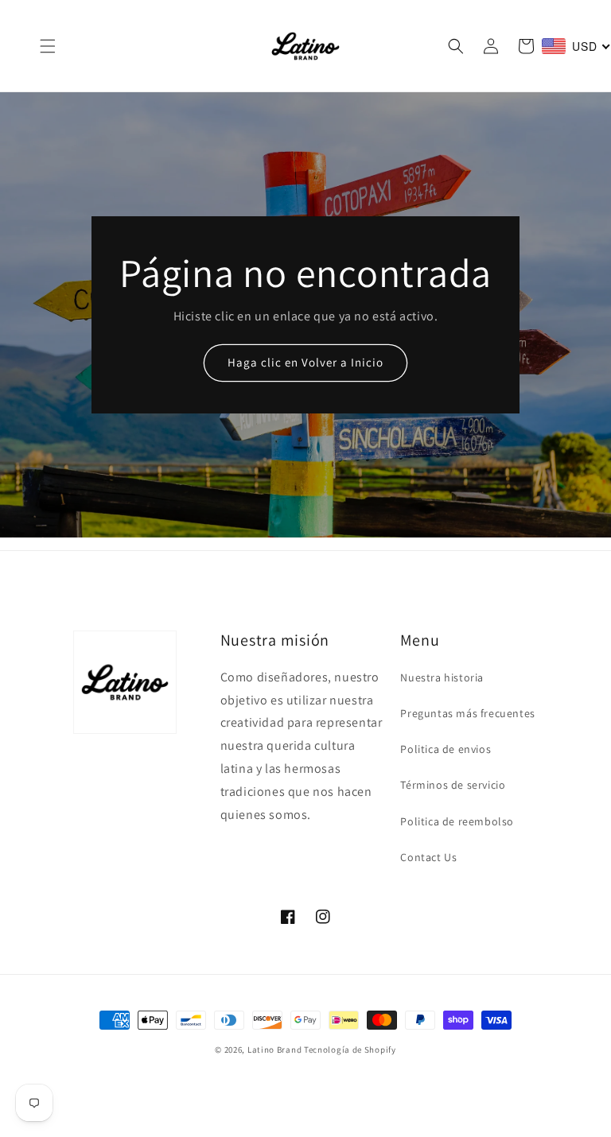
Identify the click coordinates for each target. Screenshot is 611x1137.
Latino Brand (274, 1049)
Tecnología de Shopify (350, 1049)
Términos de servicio (452, 785)
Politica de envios (445, 749)
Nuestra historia (442, 677)
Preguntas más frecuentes (467, 713)
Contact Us (428, 857)
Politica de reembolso (457, 821)
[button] (47, 46)
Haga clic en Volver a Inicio (305, 362)
